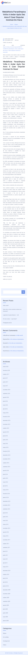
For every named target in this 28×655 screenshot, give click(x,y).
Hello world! (6, 305)
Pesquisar (23, 292)
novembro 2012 (6, 528)
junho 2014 (5, 478)
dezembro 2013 (6, 501)
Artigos (16, 24)
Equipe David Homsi (8, 38)
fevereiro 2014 (6, 493)
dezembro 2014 (6, 455)
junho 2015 (5, 439)
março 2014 (5, 489)
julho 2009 (5, 609)
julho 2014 (5, 474)
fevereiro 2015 (6, 451)
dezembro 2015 (6, 420)
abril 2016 (5, 409)
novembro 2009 (6, 593)
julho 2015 (5, 435)
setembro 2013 (6, 509)
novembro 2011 (6, 539)
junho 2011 (5, 555)
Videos (4, 644)
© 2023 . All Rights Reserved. (14, 653)
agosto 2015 (6, 432)
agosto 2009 (6, 605)
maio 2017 (5, 385)
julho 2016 (5, 401)
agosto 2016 (6, 397)
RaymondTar (6, 339)
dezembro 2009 (6, 589)
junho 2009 (5, 613)
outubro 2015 (6, 428)
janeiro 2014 (6, 497)
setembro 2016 (6, 393)
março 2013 (5, 524)
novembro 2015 (6, 424)
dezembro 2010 (6, 570)
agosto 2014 (6, 470)
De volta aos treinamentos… (17, 339)
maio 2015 (5, 443)
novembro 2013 (6, 505)
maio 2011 (5, 559)
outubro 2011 (6, 543)
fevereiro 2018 (6, 370)
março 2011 (5, 566)
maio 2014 (5, 482)
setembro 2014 (6, 466)
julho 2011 (5, 551)
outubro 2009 (6, 597)
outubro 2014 (6, 462)
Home (11, 24)
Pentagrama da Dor (7, 322)
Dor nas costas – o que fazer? (10, 319)
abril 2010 (5, 582)
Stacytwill (5, 343)
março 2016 (5, 412)
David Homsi (6, 350)
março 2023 (5, 366)
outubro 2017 (6, 374)
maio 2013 (5, 520)
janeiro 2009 (6, 620)
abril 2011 (5, 563)
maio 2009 (5, 616)
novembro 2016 (6, 389)
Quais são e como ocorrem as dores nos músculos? (12, 310)
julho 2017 (5, 378)
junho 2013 (5, 516)
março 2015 (5, 447)
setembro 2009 (6, 601)
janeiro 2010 (6, 586)
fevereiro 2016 (6, 416)
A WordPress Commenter (9, 335)
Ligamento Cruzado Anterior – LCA (11, 315)
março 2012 (5, 536)
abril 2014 (5, 486)
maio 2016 (5, 405)
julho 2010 (5, 578)
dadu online (6, 347)
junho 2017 (5, 382)
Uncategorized (6, 641)
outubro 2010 (6, 574)
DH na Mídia (6, 637)
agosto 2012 (6, 532)
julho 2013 (5, 512)
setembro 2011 (6, 547)
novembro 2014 (6, 459)
